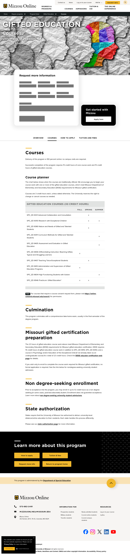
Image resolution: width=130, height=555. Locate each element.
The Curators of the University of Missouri (36, 549)
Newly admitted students (89, 512)
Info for (98, 2)
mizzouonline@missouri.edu (35, 512)
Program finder (34, 14)
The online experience (110, 7)
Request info (112, 2)
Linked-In (106, 532)
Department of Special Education (57, 480)
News (71, 2)
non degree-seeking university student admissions (61, 395)
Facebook (85, 531)
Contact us (61, 2)
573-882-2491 (26, 506)
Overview (38, 138)
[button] (22, 548)
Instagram (92, 531)
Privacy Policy (8, 544)
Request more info (27, 464)
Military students (66, 515)
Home (6, 14)
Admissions (81, 9)
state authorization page (48, 424)
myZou (102, 515)
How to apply (68, 138)
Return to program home (57, 464)
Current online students (89, 515)
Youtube (113, 531)
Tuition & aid (93, 7)
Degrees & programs (47, 7)
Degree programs (17, 14)
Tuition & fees (55, 455)
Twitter (99, 531)
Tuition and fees (88, 138)
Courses (69, 9)
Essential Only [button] (9, 548)
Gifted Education (48, 14)
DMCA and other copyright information (72, 551)
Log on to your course (84, 2)
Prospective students (67, 512)
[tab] (38, 139)
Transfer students (66, 518)
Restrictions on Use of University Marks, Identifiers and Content (36, 551)
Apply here (98, 119)
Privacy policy (101, 551)
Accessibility (91, 551)
